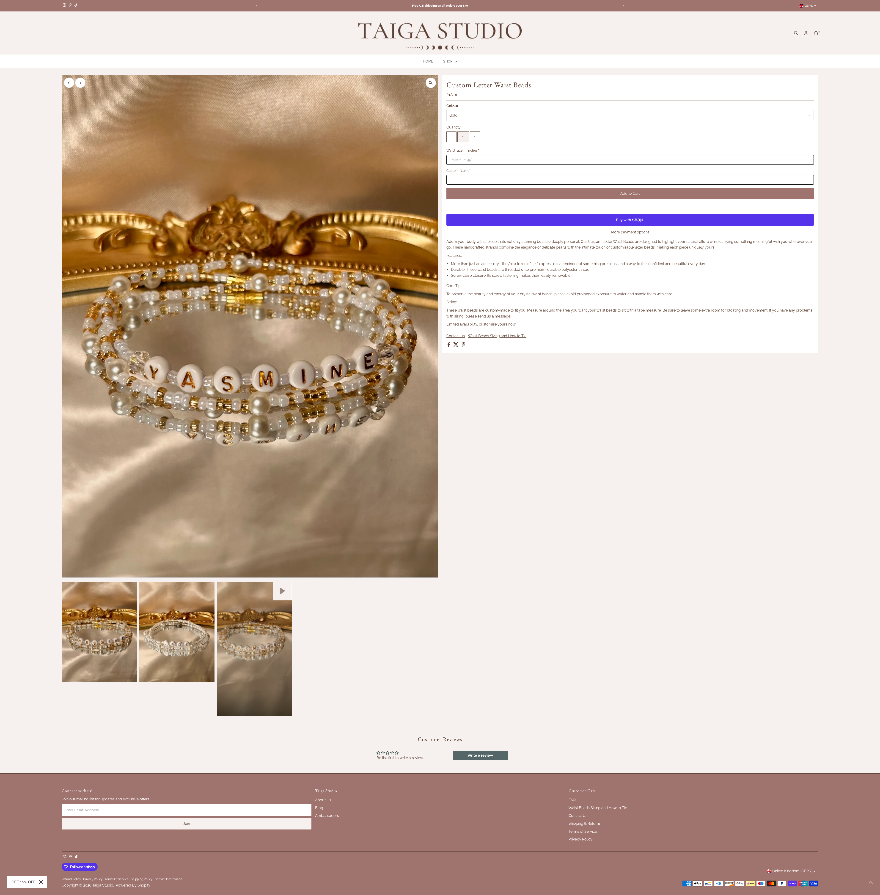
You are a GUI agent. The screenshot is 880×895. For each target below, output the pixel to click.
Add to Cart (630, 193)
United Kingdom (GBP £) (792, 871)
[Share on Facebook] (449, 345)
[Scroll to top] (870, 882)
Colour (452, 106)
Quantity (453, 127)
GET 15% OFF (22, 882)
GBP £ (809, 5)
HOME (428, 61)
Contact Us (578, 815)
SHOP (448, 61)
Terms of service (117, 879)
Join (186, 823)
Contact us (455, 336)
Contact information (168, 879)
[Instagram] (64, 5)
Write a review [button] (480, 755)
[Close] (38, 882)
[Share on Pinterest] (463, 345)
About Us (323, 800)
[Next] (623, 6)
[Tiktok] (75, 5)
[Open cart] (816, 33)
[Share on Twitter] (456, 345)
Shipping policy (141, 879)
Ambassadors (327, 815)
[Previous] (257, 6)
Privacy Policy (580, 839)
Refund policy (71, 879)
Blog (319, 808)
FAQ (572, 800)
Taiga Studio (102, 885)
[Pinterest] (70, 5)
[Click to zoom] (431, 83)
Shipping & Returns (585, 823)
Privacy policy (92, 879)
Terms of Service (583, 831)
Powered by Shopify (133, 885)
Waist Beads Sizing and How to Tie (497, 336)
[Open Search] (796, 33)
